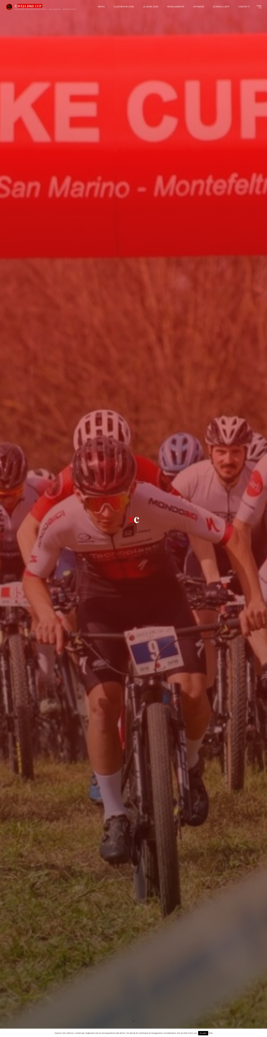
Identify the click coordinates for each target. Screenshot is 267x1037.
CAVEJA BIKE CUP (28, 6)
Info (211, 1033)
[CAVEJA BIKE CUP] (9, 6)
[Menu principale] (258, 6)
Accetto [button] (203, 1033)
